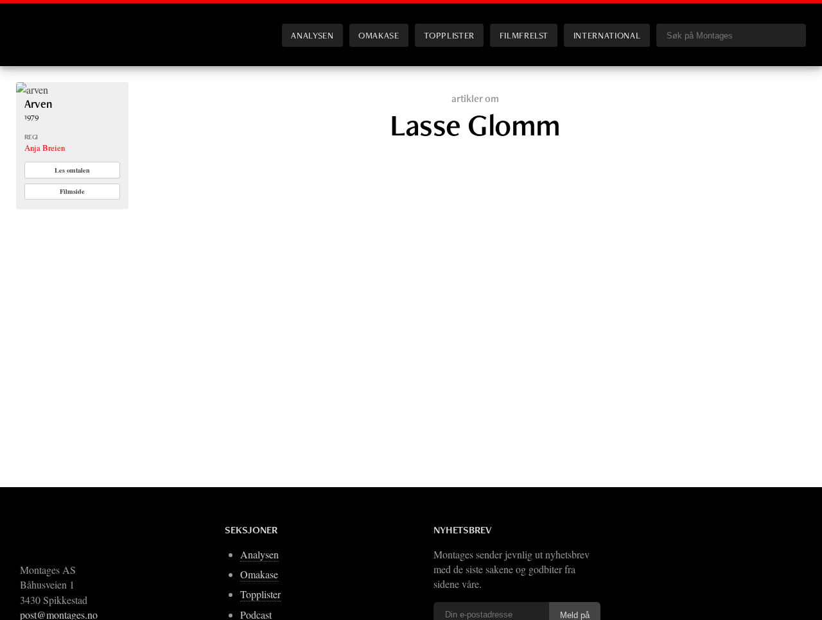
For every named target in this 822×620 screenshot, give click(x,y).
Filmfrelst (524, 35)
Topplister (449, 35)
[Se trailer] (32, 89)
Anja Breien (44, 147)
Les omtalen (72, 170)
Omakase (378, 35)
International (606, 35)
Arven (38, 103)
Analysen (312, 35)
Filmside (72, 191)
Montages (37, 25)
